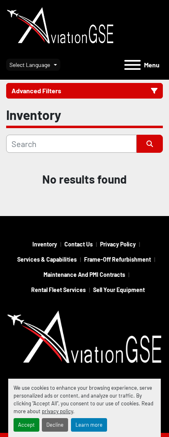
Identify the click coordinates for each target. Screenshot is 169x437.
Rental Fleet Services (58, 289)
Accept (26, 424)
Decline (55, 424)
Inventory (44, 244)
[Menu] (132, 65)
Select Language (29, 64)
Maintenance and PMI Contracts (84, 274)
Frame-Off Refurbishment (117, 259)
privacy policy (57, 411)
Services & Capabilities (47, 259)
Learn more (89, 424)
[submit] (150, 144)
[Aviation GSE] (84, 338)
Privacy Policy (118, 244)
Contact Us (78, 244)
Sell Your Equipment (119, 289)
